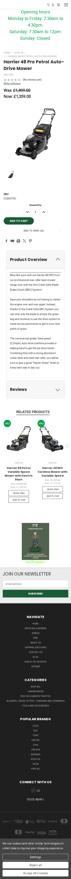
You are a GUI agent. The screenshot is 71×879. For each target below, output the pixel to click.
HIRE (35, 638)
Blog (35, 657)
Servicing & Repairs (35, 628)
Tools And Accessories (35, 705)
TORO (36, 735)
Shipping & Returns (35, 647)
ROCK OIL (35, 759)
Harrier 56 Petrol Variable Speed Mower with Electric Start (19, 473)
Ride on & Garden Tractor (35, 696)
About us (35, 642)
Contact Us (35, 652)
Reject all (35, 865)
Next (67, 445)
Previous (4, 445)
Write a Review (12, 83)
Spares (36, 633)
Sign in (28, 661)
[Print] (18, 241)
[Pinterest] (30, 241)
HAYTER (35, 740)
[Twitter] (24, 241)
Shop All (35, 686)
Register (42, 661)
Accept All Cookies (35, 873)
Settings (35, 857)
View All (35, 768)
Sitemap (35, 666)
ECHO (35, 726)
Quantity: (35, 205)
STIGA (36, 764)
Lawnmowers (35, 691)
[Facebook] (6, 241)
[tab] (35, 260)
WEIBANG (35, 754)
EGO (35, 730)
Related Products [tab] (33, 412)
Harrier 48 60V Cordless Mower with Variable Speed (53, 472)
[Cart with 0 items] (58, 4)
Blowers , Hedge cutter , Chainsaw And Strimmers (35, 701)
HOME (35, 623)
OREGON (35, 749)
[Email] (12, 241)
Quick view (19, 493)
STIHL (35, 745)
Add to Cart (18, 499)
